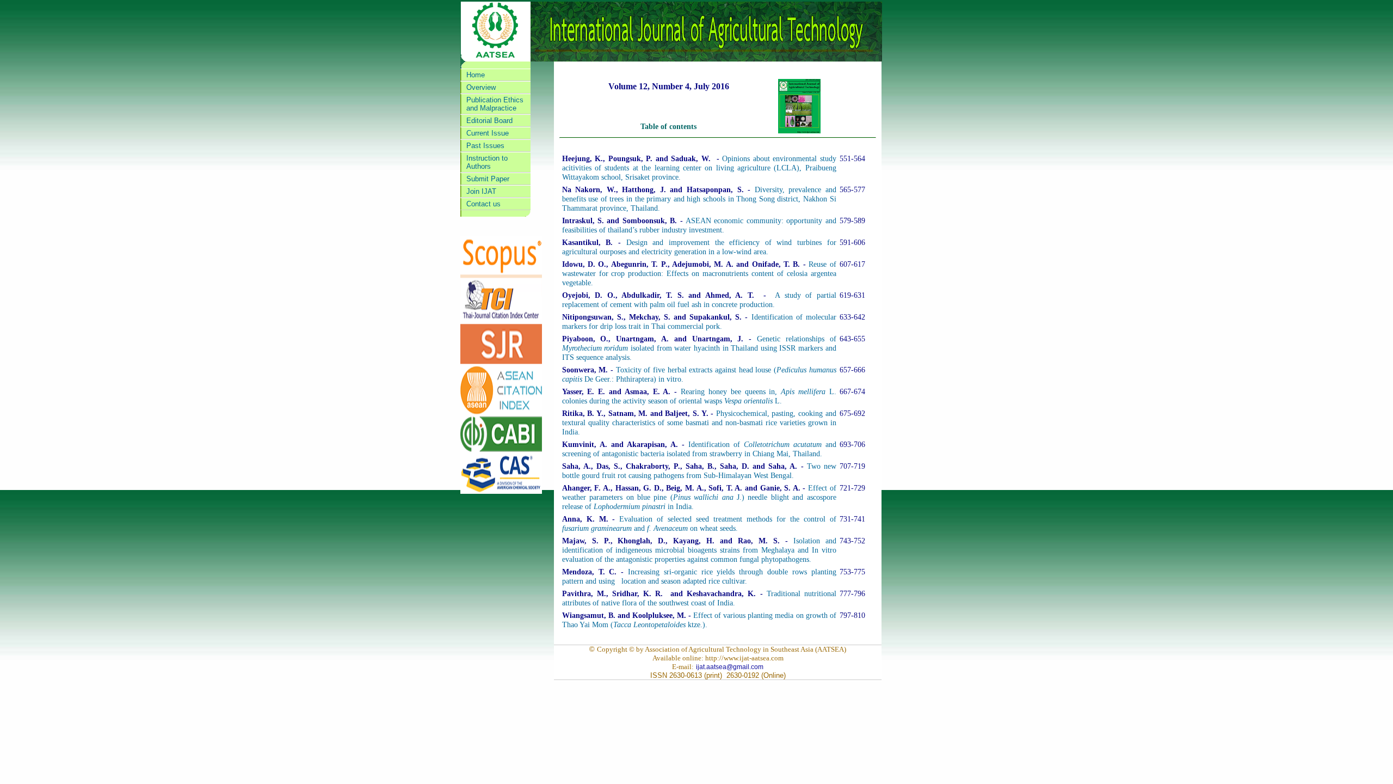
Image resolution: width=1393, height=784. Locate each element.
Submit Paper (487, 179)
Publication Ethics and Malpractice (494, 104)
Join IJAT (481, 191)
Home (475, 75)
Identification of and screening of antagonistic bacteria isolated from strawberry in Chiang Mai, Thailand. (699, 449)
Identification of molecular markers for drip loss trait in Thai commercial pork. (699, 321)
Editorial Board (489, 121)
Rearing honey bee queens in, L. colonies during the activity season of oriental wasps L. (699, 396)
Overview (481, 87)
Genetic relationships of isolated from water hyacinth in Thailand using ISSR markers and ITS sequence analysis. (699, 348)
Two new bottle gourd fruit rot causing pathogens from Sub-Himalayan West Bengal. (699, 471)
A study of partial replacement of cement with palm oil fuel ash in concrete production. (699, 300)
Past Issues (485, 146)
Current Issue (487, 133)
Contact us (483, 204)
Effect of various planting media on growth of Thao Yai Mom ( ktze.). (699, 620)
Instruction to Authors (487, 162)
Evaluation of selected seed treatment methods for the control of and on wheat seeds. (699, 523)
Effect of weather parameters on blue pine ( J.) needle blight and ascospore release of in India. (699, 497)
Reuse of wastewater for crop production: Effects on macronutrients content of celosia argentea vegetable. (699, 273)
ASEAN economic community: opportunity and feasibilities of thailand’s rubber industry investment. (699, 225)
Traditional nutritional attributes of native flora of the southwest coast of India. (699, 598)
